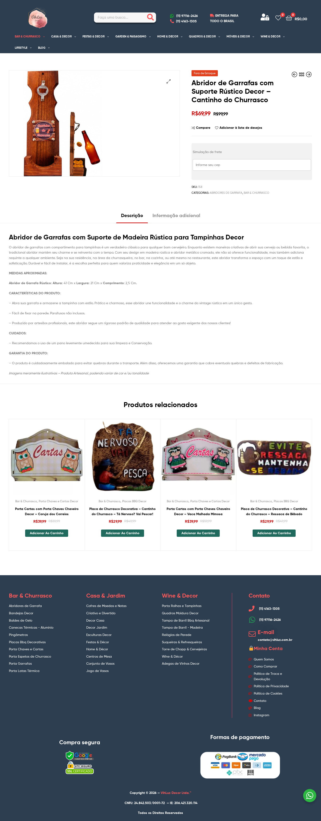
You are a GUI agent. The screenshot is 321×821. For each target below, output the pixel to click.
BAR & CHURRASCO (27, 36)
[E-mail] (252, 634)
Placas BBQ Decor (134, 501)
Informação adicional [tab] (176, 215)
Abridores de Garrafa (226, 192)
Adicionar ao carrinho (46, 533)
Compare (203, 127)
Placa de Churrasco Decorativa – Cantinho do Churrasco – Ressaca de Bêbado (274, 511)
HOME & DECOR (167, 36)
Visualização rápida (58, 461)
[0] (278, 17)
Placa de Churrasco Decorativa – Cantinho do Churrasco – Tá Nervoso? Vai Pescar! (122, 511)
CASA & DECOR (61, 36)
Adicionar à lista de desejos (240, 127)
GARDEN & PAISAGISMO (130, 36)
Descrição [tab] (132, 215)
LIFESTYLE (21, 47)
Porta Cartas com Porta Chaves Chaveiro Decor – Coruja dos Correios (46, 511)
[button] (168, 81)
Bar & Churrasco (256, 192)
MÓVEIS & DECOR (238, 36)
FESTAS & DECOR (93, 36)
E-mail (266, 632)
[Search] (150, 17)
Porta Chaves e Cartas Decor (58, 501)
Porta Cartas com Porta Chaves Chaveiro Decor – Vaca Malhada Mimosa (198, 511)
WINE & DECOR (270, 36)
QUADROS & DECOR (202, 36)
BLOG (41, 47)
